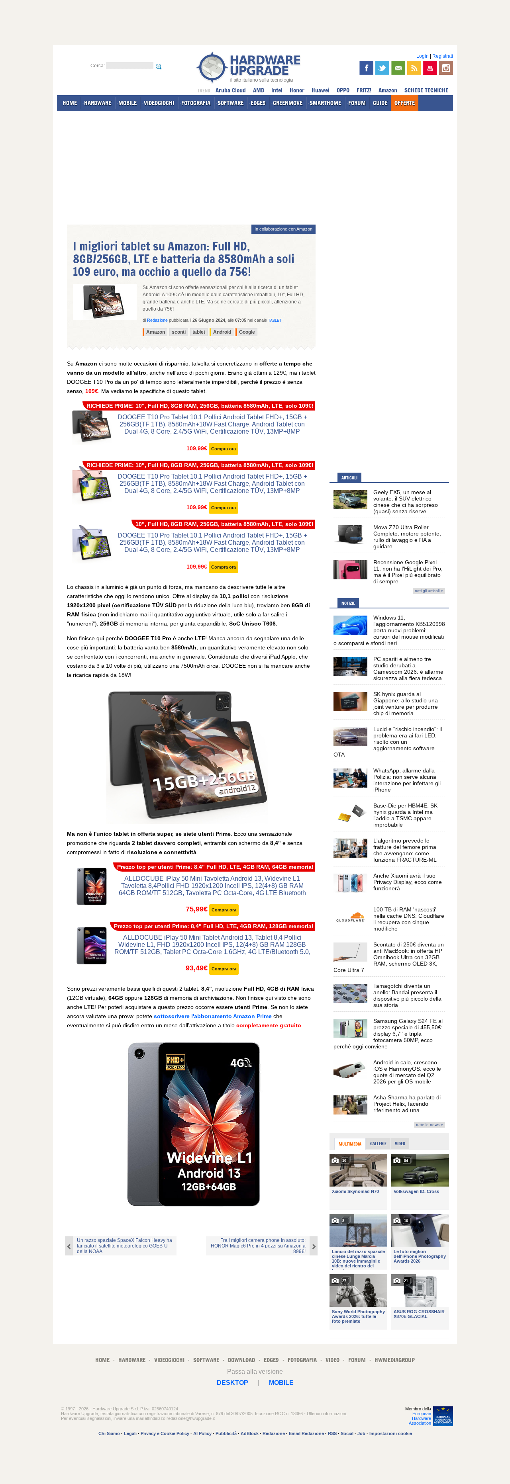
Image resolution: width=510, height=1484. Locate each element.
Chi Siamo (109, 1433)
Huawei (321, 90)
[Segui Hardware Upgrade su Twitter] (382, 68)
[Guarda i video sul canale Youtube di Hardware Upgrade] (430, 68)
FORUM (357, 103)
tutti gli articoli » (429, 591)
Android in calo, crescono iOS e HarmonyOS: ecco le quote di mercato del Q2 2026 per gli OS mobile (407, 1072)
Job (361, 1433)
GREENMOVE (287, 103)
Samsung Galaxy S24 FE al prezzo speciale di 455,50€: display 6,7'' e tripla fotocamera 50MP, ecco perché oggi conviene (388, 1034)
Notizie (348, 603)
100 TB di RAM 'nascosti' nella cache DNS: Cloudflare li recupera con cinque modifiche (408, 919)
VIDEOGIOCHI (159, 103)
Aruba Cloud (231, 90)
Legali (130, 1433)
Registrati (442, 56)
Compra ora (223, 448)
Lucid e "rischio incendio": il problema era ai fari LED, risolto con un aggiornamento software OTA (387, 742)
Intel (276, 90)
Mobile (281, 1382)
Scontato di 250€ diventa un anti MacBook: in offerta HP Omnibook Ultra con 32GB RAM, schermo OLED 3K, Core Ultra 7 (388, 957)
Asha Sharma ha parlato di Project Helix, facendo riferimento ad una (407, 1103)
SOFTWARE (230, 103)
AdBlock (250, 1433)
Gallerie (378, 1143)
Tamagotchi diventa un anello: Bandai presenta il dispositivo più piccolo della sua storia (407, 995)
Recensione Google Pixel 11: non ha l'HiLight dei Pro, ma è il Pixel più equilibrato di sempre (408, 572)
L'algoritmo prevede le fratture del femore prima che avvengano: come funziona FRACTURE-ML (405, 850)
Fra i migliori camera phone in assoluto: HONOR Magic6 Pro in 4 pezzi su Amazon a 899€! (258, 1246)
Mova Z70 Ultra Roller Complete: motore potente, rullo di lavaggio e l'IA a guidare (407, 536)
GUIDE (380, 103)
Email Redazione (306, 1433)
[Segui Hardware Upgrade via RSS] (414, 68)
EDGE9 (258, 103)
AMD (258, 90)
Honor (297, 90)
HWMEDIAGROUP (395, 1360)
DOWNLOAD (241, 1360)
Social (347, 1433)
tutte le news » (429, 1124)
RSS (332, 1433)
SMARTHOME (325, 103)
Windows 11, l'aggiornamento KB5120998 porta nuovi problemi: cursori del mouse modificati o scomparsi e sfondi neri (389, 630)
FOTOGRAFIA (195, 103)
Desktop (232, 1382)
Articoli (349, 478)
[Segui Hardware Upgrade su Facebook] (366, 68)
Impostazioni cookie (390, 1433)
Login (422, 56)
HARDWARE (97, 103)
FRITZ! (364, 90)
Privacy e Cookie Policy (165, 1433)
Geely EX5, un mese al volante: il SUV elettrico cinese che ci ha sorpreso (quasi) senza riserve (405, 501)
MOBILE (127, 103)
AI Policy (202, 1433)
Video (400, 1143)
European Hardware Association (420, 1418)
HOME (70, 103)
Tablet (275, 321)
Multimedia (350, 1144)
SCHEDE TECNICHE (426, 90)
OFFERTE (404, 103)
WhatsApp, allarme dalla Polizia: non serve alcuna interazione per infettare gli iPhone (407, 780)
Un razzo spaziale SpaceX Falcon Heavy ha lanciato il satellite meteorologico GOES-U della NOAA (124, 1246)
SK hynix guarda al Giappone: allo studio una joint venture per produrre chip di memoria (405, 703)
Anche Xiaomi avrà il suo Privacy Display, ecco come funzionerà (407, 882)
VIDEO (332, 1360)
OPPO (343, 90)
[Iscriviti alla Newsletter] (398, 68)
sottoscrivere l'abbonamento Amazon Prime (212, 1016)
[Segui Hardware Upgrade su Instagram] (446, 68)
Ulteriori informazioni (326, 1413)
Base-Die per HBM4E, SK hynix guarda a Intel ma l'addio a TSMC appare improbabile (405, 815)
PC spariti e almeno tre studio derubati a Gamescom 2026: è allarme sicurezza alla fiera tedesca (408, 668)
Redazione (274, 1433)
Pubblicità (226, 1433)
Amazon (388, 90)
